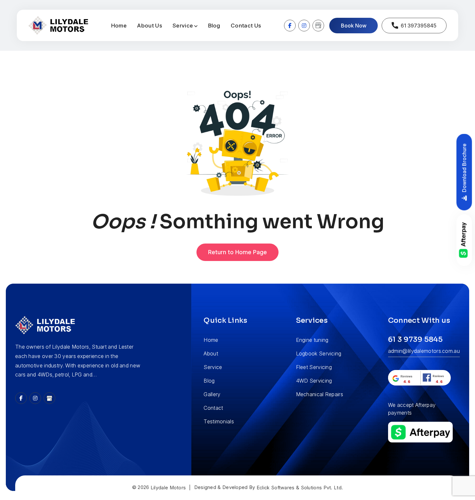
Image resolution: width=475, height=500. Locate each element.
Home (119, 25)
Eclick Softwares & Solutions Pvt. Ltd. (300, 488)
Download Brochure (464, 168)
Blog (214, 25)
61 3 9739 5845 (415, 339)
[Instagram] (304, 25)
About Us (149, 25)
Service (183, 25)
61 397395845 (419, 25)
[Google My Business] (318, 25)
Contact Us (246, 25)
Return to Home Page (237, 252)
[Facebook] (290, 25)
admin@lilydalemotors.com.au (424, 351)
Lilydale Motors (168, 488)
